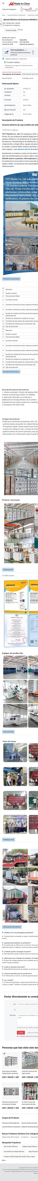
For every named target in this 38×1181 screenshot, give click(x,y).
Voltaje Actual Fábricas (29, 1146)
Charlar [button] (20, 30)
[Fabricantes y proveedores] (19, 4)
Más (3, 1160)
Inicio (3, 15)
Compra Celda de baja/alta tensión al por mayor (19, 1156)
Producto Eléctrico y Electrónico (16, 15)
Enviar (21, 1032)
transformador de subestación (11, 1127)
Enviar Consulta (11, 30)
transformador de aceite (29, 1123)
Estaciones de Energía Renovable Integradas (16, 1123)
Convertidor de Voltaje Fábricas (14, 1151)
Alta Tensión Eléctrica (11, 1146)
